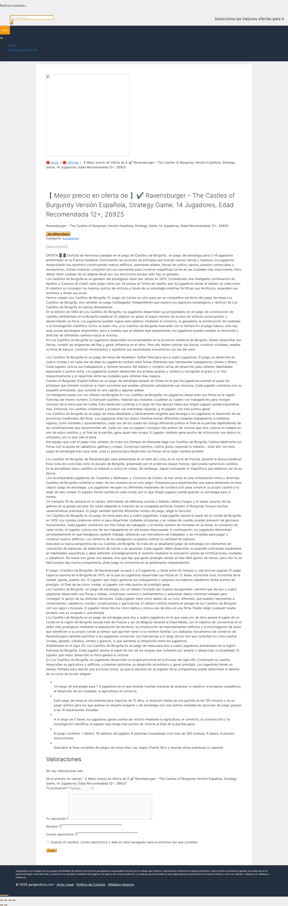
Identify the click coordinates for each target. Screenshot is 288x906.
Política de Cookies (90, 884)
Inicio (11, 45)
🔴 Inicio (52, 162)
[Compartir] (9, 900)
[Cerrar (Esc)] (13, 900)
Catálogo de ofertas (22, 50)
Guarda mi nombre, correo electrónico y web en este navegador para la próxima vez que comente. (124, 842)
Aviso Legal (65, 884)
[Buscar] (11, 22)
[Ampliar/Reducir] (1, 900)
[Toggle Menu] (1, 38)
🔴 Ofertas (70, 162)
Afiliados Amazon (121, 884)
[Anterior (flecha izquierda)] (1, 904)
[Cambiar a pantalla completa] (5, 900)
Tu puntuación (58, 788)
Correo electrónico (61, 834)
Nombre (53, 826)
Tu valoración (57, 819)
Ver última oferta (58, 233)
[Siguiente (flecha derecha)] (5, 904)
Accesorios (70, 238)
